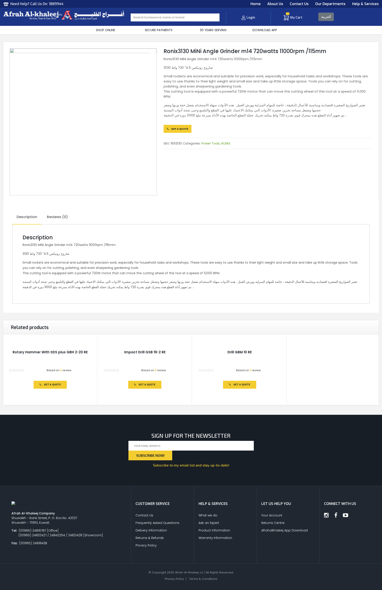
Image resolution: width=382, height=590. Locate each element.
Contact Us (299, 4)
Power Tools (210, 143)
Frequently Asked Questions (157, 523)
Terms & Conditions (203, 579)
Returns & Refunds (150, 538)
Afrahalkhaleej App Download (284, 530)
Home (255, 4)
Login (250, 17)
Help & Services (365, 4)
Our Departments (330, 4)
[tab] (27, 217)
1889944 (56, 4)
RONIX (225, 143)
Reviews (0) (57, 216)
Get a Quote (179, 129)
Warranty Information (215, 538)
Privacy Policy (146, 545)
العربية (326, 16)
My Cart (296, 17)
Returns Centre (273, 523)
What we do (208, 515)
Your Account (271, 515)
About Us (275, 4)
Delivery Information (151, 530)
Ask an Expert (209, 523)
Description (27, 216)
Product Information (214, 530)
